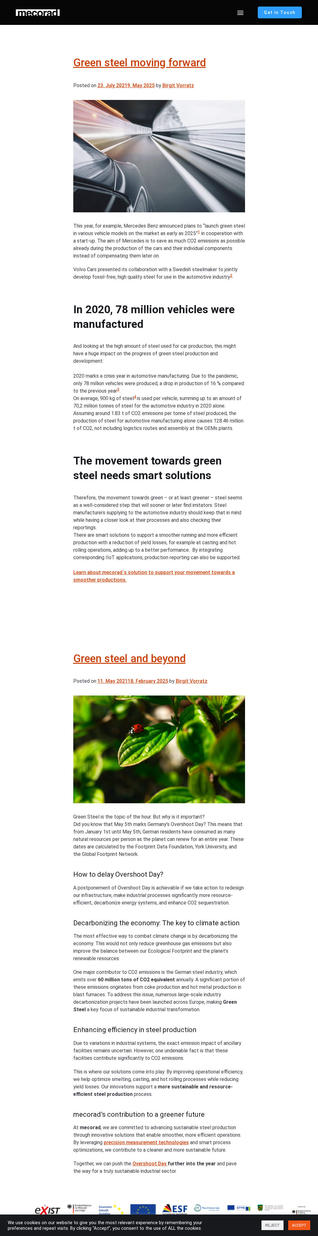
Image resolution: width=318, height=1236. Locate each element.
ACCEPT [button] (299, 1225)
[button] (240, 12)
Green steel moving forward (139, 62)
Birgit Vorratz (178, 85)
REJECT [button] (272, 1225)
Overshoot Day (150, 1164)
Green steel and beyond (129, 658)
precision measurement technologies (146, 1142)
